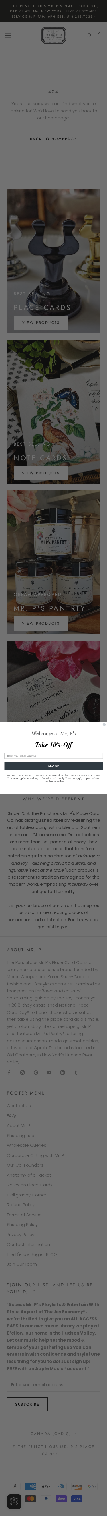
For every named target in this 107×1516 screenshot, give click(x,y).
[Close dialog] (104, 724)
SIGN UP (53, 766)
